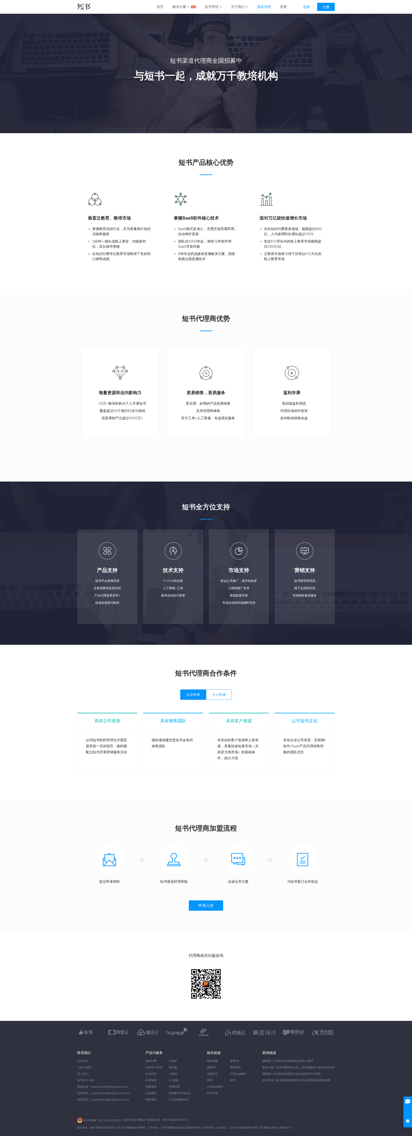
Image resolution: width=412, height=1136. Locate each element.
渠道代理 (264, 7)
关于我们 (238, 7)
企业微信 (151, 1093)
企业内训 (151, 1073)
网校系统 (151, 1099)
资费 (283, 7)
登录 (306, 7)
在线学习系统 (153, 1067)
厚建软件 (212, 1073)
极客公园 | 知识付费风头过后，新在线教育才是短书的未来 (298, 1067)
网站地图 (212, 1061)
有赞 (209, 1080)
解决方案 (179, 7)
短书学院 (211, 7)
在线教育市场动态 (180, 1093)
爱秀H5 (211, 1067)
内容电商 (151, 1080)
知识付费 (151, 1061)
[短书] (83, 7)
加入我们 (82, 1073)
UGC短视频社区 (179, 1099)
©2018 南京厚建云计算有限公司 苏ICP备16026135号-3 (156, 1119)
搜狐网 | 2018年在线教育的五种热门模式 (287, 1061)
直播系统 (151, 1086)
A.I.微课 (174, 1080)
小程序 (173, 1061)
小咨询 (173, 1073)
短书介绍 (82, 1061)
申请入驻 (206, 905)
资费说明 (174, 1086)
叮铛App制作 (215, 1086)
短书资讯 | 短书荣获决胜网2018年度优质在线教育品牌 (296, 1080)
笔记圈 (173, 1067)
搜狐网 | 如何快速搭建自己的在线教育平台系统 (291, 1073)
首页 (160, 7)
